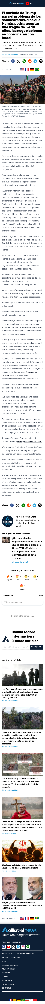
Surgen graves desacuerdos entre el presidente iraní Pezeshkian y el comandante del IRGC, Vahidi (22, 905)
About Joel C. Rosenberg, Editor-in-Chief (18, 954)
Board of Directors (10, 965)
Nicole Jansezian (9, 833)
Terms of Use (7, 980)
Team (4, 961)
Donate (5, 976)
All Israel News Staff (10, 55)
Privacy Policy (8, 984)
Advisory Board (8, 969)
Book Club (6, 973)
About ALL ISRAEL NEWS (11, 957)
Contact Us (6, 988)
